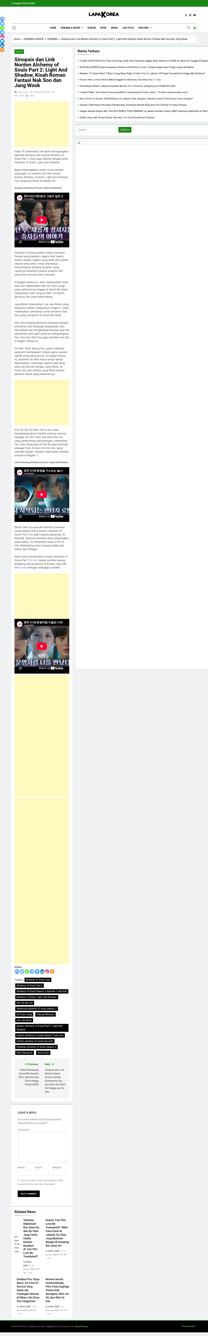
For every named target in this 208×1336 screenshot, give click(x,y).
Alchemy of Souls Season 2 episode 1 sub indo (42, 991)
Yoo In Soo (43, 1052)
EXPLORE (143, 27)
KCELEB (92, 27)
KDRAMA (19, 51)
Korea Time (23, 91)
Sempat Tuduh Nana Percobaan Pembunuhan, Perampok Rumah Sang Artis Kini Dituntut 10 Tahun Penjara (133, 105)
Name (22, 1167)
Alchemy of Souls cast (38, 979)
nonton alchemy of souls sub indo (35, 1041)
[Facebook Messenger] (37, 971)
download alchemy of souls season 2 (37, 1008)
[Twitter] (22, 971)
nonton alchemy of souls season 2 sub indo (40, 1035)
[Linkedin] (42, 971)
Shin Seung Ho (25, 1052)
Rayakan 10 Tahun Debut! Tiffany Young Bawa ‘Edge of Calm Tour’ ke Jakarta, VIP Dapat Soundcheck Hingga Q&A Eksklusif (142, 73)
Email (39, 1167)
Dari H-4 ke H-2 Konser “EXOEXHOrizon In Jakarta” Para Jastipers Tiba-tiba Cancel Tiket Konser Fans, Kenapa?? (136, 98)
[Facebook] (17, 971)
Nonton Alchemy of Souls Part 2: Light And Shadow (40, 1027)
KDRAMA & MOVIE (70, 27)
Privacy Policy (188, 1326)
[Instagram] (47, 971)
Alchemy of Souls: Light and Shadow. (37, 997)
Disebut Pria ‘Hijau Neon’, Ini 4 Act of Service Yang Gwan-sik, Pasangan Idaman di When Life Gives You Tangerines (28, 1290)
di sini (34, 560)
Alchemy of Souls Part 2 (29, 985)
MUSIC (114, 27)
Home (53, 27)
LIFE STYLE (128, 27)
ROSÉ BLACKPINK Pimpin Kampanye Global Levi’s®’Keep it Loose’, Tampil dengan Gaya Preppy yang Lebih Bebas (137, 67)
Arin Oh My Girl (25, 1002)
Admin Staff (53, 1250)
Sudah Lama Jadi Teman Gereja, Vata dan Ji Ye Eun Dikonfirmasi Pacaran (117, 117)
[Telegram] (32, 971)
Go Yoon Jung (24, 1014)
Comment (24, 1129)
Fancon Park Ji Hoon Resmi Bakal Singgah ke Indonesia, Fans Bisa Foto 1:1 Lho (120, 79)
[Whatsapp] (27, 971)
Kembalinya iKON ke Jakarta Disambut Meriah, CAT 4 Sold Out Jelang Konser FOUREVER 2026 (127, 86)
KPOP (103, 27)
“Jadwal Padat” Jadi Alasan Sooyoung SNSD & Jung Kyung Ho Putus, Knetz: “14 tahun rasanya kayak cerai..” (134, 92)
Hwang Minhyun (45, 1014)
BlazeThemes (81, 1326)
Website (56, 1167)
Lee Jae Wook (24, 1020)
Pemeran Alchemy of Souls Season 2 (36, 1046)
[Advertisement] (41, 124)
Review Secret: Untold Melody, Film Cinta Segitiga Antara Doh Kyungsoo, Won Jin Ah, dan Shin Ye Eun (57, 1290)
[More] (52, 971)
